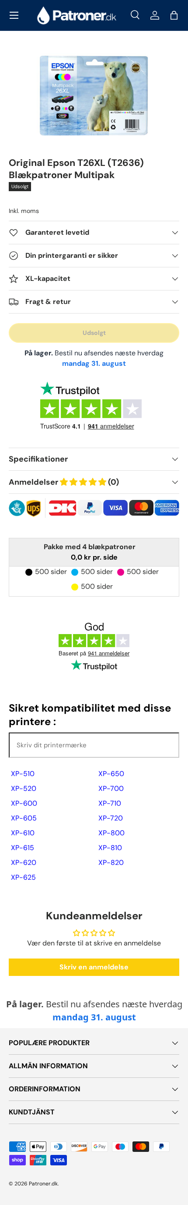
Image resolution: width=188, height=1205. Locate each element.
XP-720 (110, 818)
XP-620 (23, 862)
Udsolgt (94, 333)
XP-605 (24, 818)
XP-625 (23, 877)
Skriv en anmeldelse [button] (94, 967)
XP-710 (109, 803)
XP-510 (23, 773)
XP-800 (111, 832)
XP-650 (111, 773)
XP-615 (22, 847)
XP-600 (24, 803)
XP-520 (23, 788)
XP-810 (110, 847)
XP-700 (111, 788)
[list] (94, 94)
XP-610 (23, 832)
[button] (174, 15)
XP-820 (111, 862)
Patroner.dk (43, 1183)
